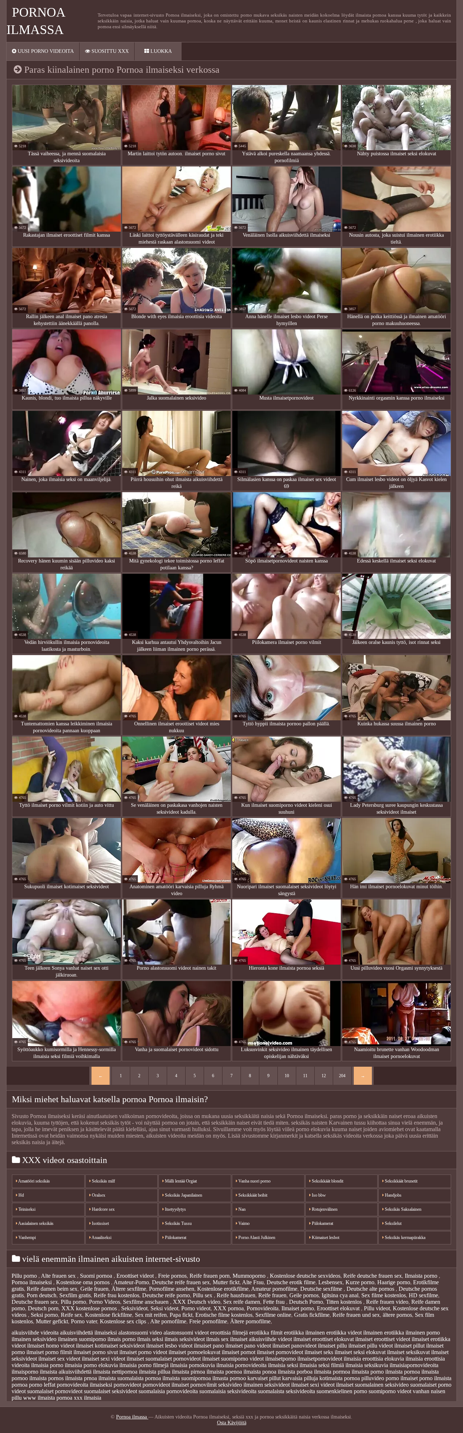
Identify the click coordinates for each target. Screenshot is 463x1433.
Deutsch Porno (306, 1302)
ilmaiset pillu (332, 1346)
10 (287, 1075)
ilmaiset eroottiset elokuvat (323, 1339)
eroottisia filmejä (229, 1332)
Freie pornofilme (208, 1321)
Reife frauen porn (210, 1276)
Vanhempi (26, 1237)
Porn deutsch (41, 1295)
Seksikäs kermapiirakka (404, 1237)
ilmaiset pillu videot (370, 1346)
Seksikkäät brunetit (400, 1181)
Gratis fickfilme (312, 1315)
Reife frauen (272, 1295)
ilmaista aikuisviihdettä (66, 1372)
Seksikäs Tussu (178, 1223)
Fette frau (274, 1302)
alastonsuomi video (140, 1332)
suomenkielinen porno (342, 1391)
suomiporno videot (390, 1391)
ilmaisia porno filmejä (144, 1365)
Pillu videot (377, 1308)
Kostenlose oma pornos (83, 1282)
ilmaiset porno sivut (95, 1352)
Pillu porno (25, 1276)
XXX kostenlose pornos (89, 1308)
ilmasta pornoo (229, 1378)
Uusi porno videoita (45, 51)
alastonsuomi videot (186, 1332)
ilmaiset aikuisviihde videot (261, 1339)
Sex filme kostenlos (383, 1295)
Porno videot (196, 1308)
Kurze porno (359, 1282)
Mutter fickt (226, 1282)
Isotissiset (100, 1223)
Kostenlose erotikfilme (223, 1289)
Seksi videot (164, 1308)
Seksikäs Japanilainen (183, 1195)
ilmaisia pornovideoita (241, 1365)
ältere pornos (397, 1315)
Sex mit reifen (151, 1315)
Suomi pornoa (97, 1276)
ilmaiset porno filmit (49, 1352)
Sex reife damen (241, 1302)
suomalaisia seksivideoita (227, 1391)
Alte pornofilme (168, 1321)
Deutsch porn (43, 1308)
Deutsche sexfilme (322, 1289)
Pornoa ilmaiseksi (32, 1282)
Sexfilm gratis (75, 1295)
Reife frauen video (387, 1302)
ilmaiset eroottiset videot (382, 1339)
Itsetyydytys (175, 1209)
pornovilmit (203, 1385)
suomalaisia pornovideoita (168, 1391)
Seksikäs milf (103, 1181)
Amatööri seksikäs (33, 1181)
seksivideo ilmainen (240, 1385)
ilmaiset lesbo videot (169, 1346)
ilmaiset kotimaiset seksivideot (110, 1346)
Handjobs (393, 1195)
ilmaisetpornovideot (319, 1359)
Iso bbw (318, 1195)
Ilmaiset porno (297, 1308)
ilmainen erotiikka (383, 1332)
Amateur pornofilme (274, 1289)
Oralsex (98, 1195)
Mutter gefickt (52, 1321)
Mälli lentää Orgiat (180, 1181)
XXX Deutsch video (196, 1302)
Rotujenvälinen (324, 1209)
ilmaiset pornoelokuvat (194, 1352)
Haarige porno (393, 1282)
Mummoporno (250, 1276)
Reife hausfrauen (236, 1295)
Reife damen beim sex (52, 1289)
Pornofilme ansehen (171, 1289)
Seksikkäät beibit (252, 1195)
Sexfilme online (273, 1315)
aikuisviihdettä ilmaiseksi (88, 1332)
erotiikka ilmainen (304, 1332)
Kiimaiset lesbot (325, 1237)
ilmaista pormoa (332, 1372)
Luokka (160, 51)
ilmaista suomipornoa (186, 1378)
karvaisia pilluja (300, 1378)
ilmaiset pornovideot (280, 1352)
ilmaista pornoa (402, 1372)
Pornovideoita (263, 1308)
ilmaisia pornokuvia (192, 1365)
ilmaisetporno (280, 1359)
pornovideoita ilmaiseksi (84, 1385)
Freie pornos (172, 1276)
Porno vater (84, 1321)
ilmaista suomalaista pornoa (129, 1378)
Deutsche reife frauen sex (181, 1282)
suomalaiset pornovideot (54, 1391)
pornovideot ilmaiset (166, 1385)
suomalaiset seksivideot (110, 1391)
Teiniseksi (26, 1209)
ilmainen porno (422, 1332)
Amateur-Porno (131, 1282)
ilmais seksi (150, 1339)
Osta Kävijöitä (231, 1422)
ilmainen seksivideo (34, 1339)
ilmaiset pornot (238, 1352)
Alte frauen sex (59, 1276)
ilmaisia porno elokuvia (91, 1365)
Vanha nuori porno (254, 1181)
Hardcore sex (103, 1209)
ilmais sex (217, 1339)
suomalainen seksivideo (382, 1385)
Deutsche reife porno (166, 1295)
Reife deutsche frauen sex (372, 1276)
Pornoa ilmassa (132, 1417)
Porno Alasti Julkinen (256, 1237)
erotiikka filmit (266, 1332)
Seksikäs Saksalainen (402, 1209)
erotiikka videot (344, 1332)
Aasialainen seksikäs (35, 1223)
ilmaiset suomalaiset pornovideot (164, 1359)
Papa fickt (181, 1315)
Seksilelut (393, 1223)
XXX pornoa (228, 1308)
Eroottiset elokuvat (339, 1308)
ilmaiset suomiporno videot (233, 1359)
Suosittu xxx (109, 51)
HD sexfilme (423, 1295)
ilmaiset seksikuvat (408, 1352)
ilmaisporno (25, 1372)
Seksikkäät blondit (327, 1181)
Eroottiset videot (135, 1276)
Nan (241, 1209)
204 (342, 1075)
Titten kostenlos (344, 1302)
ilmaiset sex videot (59, 1359)
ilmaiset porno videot (143, 1352)
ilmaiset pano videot (248, 1346)
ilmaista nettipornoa (115, 1372)
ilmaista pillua (154, 1372)
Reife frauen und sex (356, 1315)
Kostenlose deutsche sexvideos (305, 1276)
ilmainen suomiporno (82, 1339)
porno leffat (42, 1385)
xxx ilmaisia (87, 1398)
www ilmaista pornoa (47, 1398)
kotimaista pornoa (339, 1378)
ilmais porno (121, 1339)
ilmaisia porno (47, 1365)
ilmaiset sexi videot (103, 1359)
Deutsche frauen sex (35, 1302)
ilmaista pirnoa (188, 1372)
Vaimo (243, 1223)
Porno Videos (104, 1302)
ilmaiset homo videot (51, 1346)
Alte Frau (253, 1282)
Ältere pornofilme (250, 1321)
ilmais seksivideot (185, 1339)
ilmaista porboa (295, 1372)
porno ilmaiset (402, 1378)
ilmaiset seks (319, 1352)
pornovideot (127, 1385)
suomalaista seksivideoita (286, 1391)
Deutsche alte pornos (371, 1289)
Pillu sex (203, 1295)
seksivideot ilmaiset (286, 1385)
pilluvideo (372, 1378)
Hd (20, 1195)
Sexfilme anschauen (146, 1302)
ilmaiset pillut (409, 1346)
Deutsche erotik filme (291, 1282)
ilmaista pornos (46, 1378)
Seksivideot (134, 1308)
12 (324, 1075)
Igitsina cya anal (340, 1295)
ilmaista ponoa (259, 1372)
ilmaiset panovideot (294, 1346)
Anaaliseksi (101, 1237)
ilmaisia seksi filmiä (322, 1365)
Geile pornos (304, 1295)
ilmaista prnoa (81, 1378)
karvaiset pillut (264, 1378)
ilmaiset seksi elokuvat (360, 1352)
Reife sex (71, 1315)
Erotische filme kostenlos (223, 1315)
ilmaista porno (368, 1372)
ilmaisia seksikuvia (366, 1365)
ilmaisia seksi (283, 1365)
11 (305, 1075)
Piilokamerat (175, 1237)
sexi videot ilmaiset (331, 1385)
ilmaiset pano (209, 1346)
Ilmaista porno (422, 1276)
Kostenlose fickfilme (108, 1315)
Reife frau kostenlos (116, 1295)
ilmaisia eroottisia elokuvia (374, 1359)
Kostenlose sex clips (124, 1321)
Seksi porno (44, 1315)
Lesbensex (330, 1282)
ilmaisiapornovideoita (414, 1365)
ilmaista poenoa (224, 1372)
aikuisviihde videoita (35, 1332)
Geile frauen (94, 1289)
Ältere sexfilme (128, 1289)
